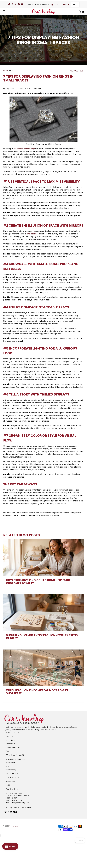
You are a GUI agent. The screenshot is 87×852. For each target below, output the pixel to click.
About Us (9, 736)
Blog (7, 751)
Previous (74, 71)
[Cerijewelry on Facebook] (12, 4)
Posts (14, 70)
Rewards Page (12, 770)
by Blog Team (8, 89)
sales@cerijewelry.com (20, 803)
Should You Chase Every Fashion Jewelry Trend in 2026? (42, 636)
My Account (55, 5)
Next (82, 71)
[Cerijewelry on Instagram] (19, 4)
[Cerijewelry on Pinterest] (15, 4)
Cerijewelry (13, 826)
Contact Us (10, 744)
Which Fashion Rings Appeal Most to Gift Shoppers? (37, 691)
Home (5, 70)
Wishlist (66, 5)
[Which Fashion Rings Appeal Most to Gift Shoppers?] (43, 668)
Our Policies (10, 740)
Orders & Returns (13, 747)
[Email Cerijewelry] (22, 4)
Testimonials (11, 762)
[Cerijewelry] (43, 11)
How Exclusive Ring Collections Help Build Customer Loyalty (38, 581)
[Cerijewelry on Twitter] (9, 4)
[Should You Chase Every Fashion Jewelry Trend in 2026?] (43, 612)
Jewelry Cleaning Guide (15, 759)
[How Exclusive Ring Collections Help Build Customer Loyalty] (43, 557)
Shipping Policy (12, 773)
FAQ (7, 766)
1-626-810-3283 (12, 798)
